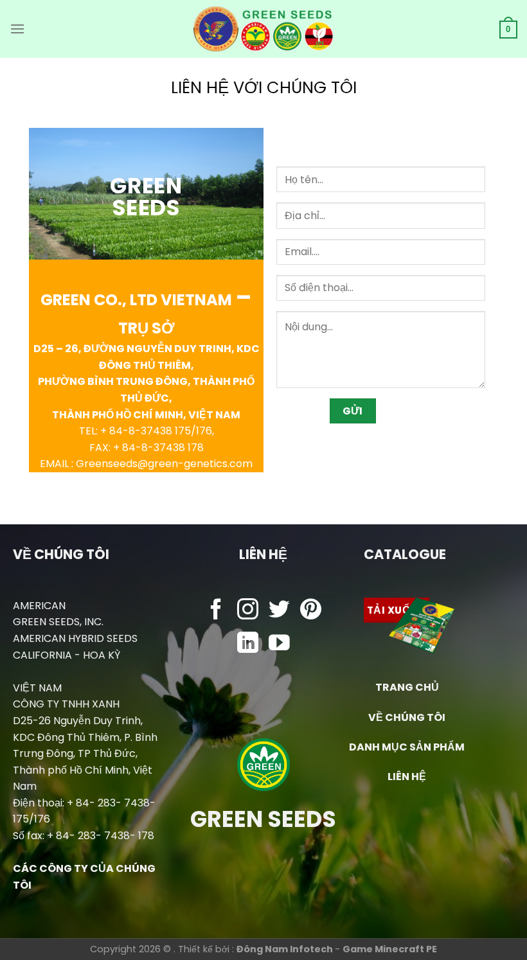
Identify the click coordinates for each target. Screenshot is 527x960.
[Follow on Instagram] (247, 611)
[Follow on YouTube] (279, 644)
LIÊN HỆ (407, 776)
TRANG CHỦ (407, 687)
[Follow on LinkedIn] (247, 644)
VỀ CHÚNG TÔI (406, 717)
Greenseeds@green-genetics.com (164, 463)
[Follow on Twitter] (279, 611)
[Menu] (17, 28)
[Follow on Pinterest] (310, 611)
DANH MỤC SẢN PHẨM (407, 747)
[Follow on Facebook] (216, 611)
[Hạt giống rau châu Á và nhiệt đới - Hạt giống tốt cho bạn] (264, 29)
